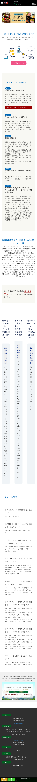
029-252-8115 (26, 780)
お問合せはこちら (18, 740)
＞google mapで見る (18, 723)
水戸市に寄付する (18, 63)
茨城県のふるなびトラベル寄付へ (15, 108)
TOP (4, 8)
